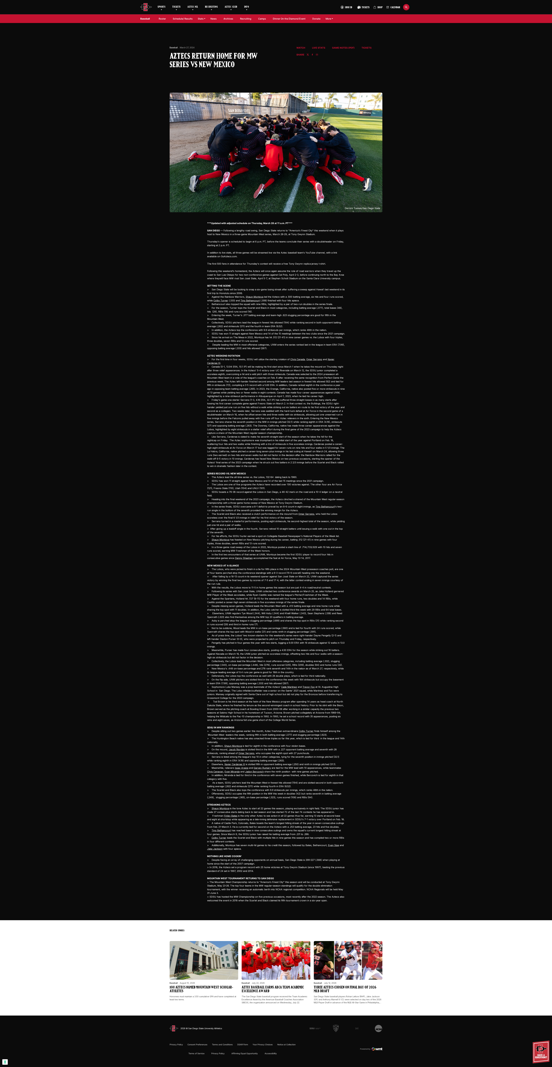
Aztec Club (231, 7)
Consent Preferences (197, 1044)
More (328, 18)
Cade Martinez (289, 686)
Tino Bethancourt (250, 300)
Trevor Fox (308, 686)
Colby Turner (220, 300)
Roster (162, 18)
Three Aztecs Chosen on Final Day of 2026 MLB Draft (345, 989)
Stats (201, 18)
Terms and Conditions (222, 1044)
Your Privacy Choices (263, 1044)
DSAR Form (242, 1044)
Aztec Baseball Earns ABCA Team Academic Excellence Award (273, 989)
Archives (228, 18)
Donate (317, 18)
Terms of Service (196, 1053)
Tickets (176, 7)
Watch (300, 47)
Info (246, 7)
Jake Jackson (215, 848)
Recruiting (211, 7)
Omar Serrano (314, 359)
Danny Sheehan (244, 558)
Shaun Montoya (254, 296)
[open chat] (541, 1052)
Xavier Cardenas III (234, 764)
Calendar (395, 7)
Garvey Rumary (262, 767)
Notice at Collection (286, 1044)
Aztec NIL (192, 7)
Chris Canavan (215, 771)
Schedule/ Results (183, 18)
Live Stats (318, 47)
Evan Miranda (232, 771)
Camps (263, 18)
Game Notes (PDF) (343, 47)
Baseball (174, 47)
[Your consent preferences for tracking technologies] (5, 1062)
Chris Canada (297, 359)
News (213, 18)
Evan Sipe (333, 845)
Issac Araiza (241, 767)
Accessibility (271, 1053)
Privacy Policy (176, 1044)
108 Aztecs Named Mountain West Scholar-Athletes (201, 989)
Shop (378, 8)
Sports (161, 7)
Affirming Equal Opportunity (244, 1053)
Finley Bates (230, 815)
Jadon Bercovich (254, 771)
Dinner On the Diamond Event (289, 18)
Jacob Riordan (237, 749)
